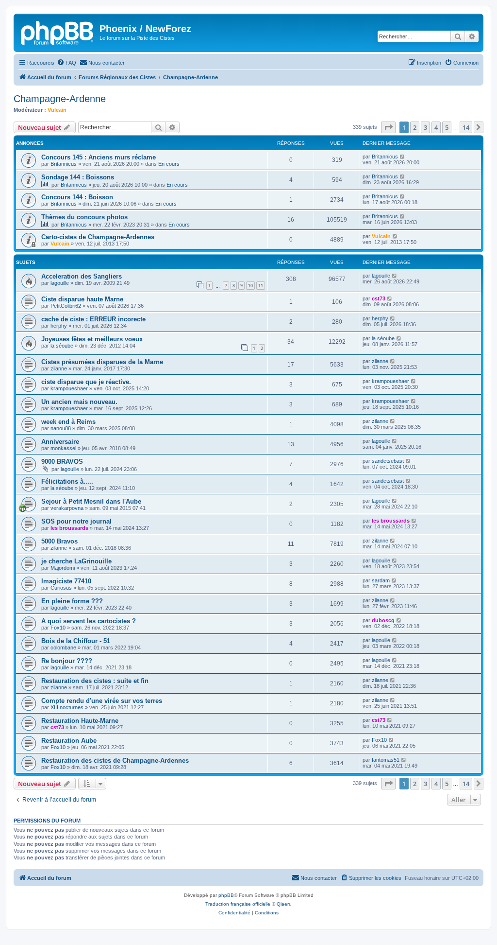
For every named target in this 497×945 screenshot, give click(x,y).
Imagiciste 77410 (66, 581)
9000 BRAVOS (62, 461)
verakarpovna (66, 508)
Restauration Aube (69, 740)
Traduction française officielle (237, 904)
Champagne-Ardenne (60, 98)
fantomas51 (385, 760)
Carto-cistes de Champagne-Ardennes (97, 237)
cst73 (378, 298)
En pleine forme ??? (72, 601)
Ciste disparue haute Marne (82, 299)
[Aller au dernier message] (402, 156)
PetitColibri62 (65, 306)
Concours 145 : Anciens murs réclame (98, 157)
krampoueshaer (69, 388)
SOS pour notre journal (76, 521)
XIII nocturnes (66, 707)
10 (250, 285)
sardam (381, 580)
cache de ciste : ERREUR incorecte (93, 319)
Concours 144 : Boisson (77, 197)
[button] (388, 127)
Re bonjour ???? (66, 661)
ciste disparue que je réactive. (86, 381)
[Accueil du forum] (57, 31)
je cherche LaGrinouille (76, 561)
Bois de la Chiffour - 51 (75, 641)
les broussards (69, 528)
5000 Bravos (59, 541)
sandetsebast (388, 461)
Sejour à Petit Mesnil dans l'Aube (91, 501)
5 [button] (446, 127)
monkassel (63, 448)
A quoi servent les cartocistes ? (88, 621)
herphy (58, 326)
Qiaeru (284, 904)
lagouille (59, 283)
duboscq (383, 620)
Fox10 (58, 627)
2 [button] (414, 127)
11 (260, 285)
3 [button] (425, 127)
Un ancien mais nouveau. (79, 401)
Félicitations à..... (67, 481)
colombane (63, 647)
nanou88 (60, 428)
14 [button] (466, 127)
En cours (169, 164)
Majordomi (62, 568)
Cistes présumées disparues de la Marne (102, 362)
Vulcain (57, 110)
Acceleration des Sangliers (81, 276)
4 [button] (436, 127)
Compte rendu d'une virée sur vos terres (101, 700)
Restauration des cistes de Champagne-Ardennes (115, 760)
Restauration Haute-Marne (79, 720)
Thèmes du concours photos (84, 217)
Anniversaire (60, 441)
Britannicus (63, 164)
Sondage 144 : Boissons (77, 177)
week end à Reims (68, 421)
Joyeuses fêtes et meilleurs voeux (92, 339)
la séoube (61, 346)
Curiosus (61, 588)
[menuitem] (66, 63)
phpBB (226, 895)
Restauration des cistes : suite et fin (95, 680)
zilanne (58, 368)
